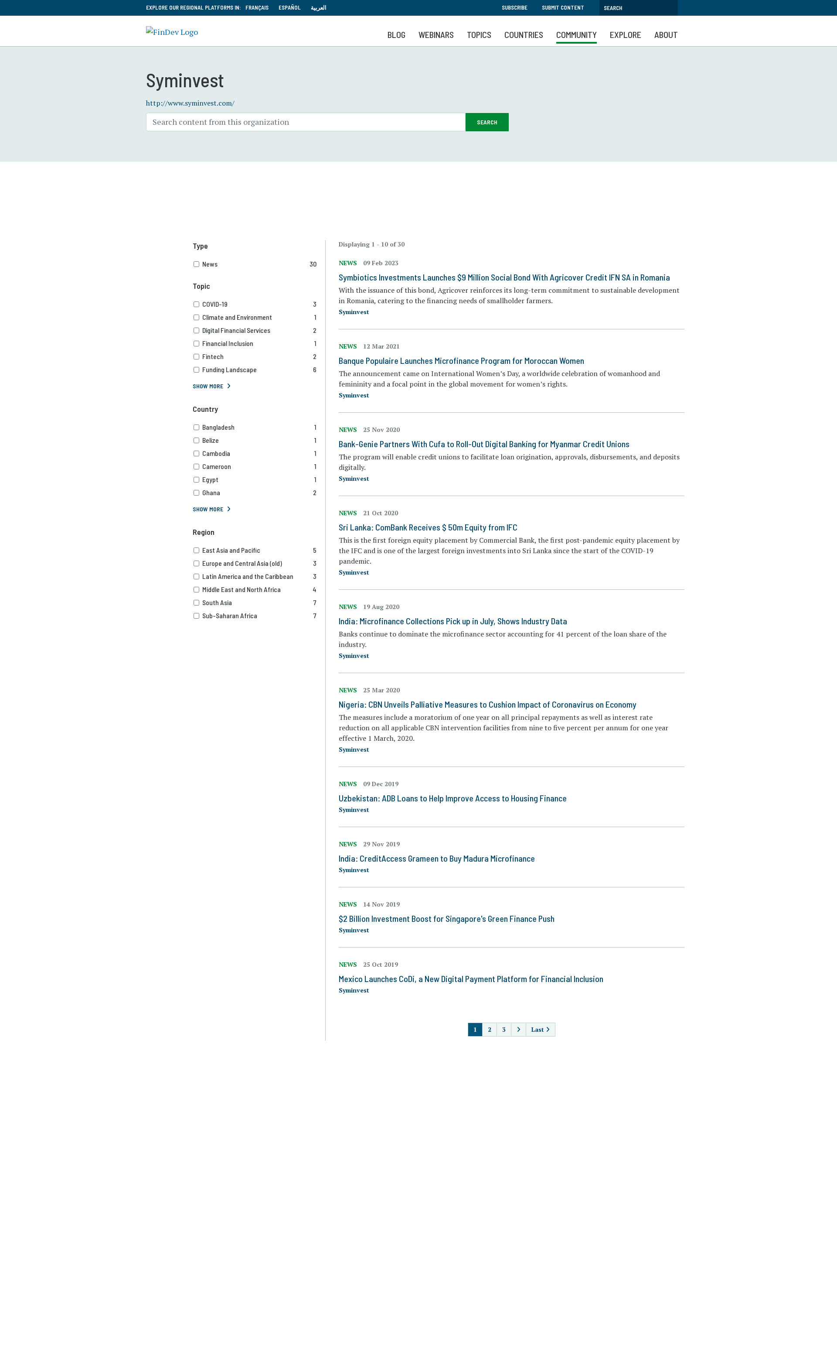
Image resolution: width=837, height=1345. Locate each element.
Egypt (259, 479)
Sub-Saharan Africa (259, 615)
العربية (319, 7)
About (666, 34)
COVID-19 (259, 304)
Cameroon (259, 466)
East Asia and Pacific (259, 550)
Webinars (436, 34)
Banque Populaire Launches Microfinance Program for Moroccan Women (461, 360)
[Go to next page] (518, 1030)
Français (257, 7)
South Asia (259, 602)
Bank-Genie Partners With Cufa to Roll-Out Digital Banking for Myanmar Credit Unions (484, 443)
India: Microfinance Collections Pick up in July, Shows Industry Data (453, 621)
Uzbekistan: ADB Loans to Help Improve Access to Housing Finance (453, 798)
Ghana (259, 492)
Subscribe (514, 7)
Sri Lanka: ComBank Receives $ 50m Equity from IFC (428, 527)
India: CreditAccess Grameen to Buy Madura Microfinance (437, 858)
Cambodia (259, 453)
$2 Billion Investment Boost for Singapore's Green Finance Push (447, 918)
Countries (523, 34)
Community (576, 34)
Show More (208, 386)
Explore (625, 34)
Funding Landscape (259, 369)
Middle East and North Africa (259, 589)
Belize (259, 440)
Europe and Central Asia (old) (259, 563)
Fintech (259, 356)
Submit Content (563, 7)
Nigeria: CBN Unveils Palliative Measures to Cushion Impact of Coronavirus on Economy (487, 704)
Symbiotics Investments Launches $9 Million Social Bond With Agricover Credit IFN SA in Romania (504, 277)
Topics (479, 34)
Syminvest (354, 312)
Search (487, 122)
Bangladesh (259, 427)
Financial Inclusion (259, 343)
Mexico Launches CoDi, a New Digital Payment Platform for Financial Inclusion (471, 978)
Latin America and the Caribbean (259, 576)
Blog (396, 34)
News (259, 264)
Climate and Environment (259, 317)
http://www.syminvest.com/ (190, 103)
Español (290, 7)
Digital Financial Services (259, 330)
